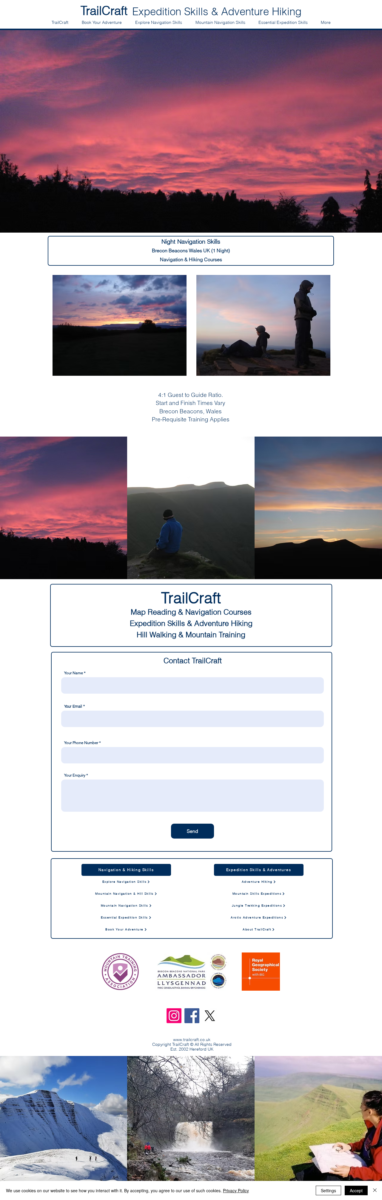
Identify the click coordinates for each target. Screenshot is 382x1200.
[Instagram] (174, 1015)
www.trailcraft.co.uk (191, 1039)
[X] (209, 1015)
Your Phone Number (81, 743)
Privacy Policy (236, 1190)
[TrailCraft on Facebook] (191, 1015)
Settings (328, 1190)
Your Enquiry (74, 775)
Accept (356, 1190)
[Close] (374, 1190)
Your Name (73, 673)
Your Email (73, 706)
